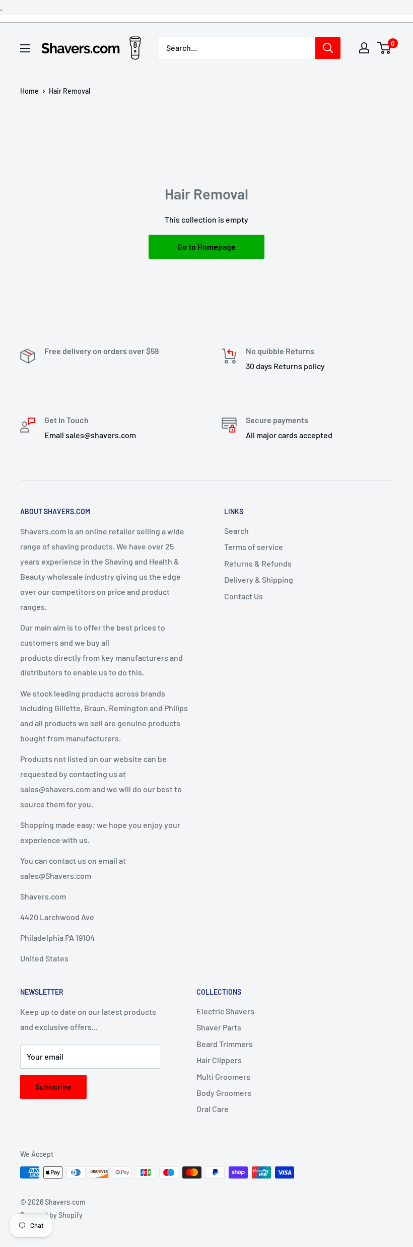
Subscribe (53, 1086)
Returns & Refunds (258, 563)
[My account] (364, 47)
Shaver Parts (218, 1027)
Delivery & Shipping (258, 579)
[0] (384, 48)
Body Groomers (223, 1092)
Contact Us (243, 596)
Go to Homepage (206, 246)
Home (29, 91)
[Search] (327, 48)
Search (236, 530)
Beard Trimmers (224, 1044)
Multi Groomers (223, 1076)
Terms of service (253, 546)
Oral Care (212, 1109)
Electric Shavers (225, 1011)
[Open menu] (25, 48)
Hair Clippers (219, 1060)
